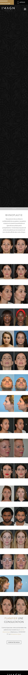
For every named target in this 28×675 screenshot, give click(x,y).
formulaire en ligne (16, 634)
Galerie (14, 208)
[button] (25, 9)
